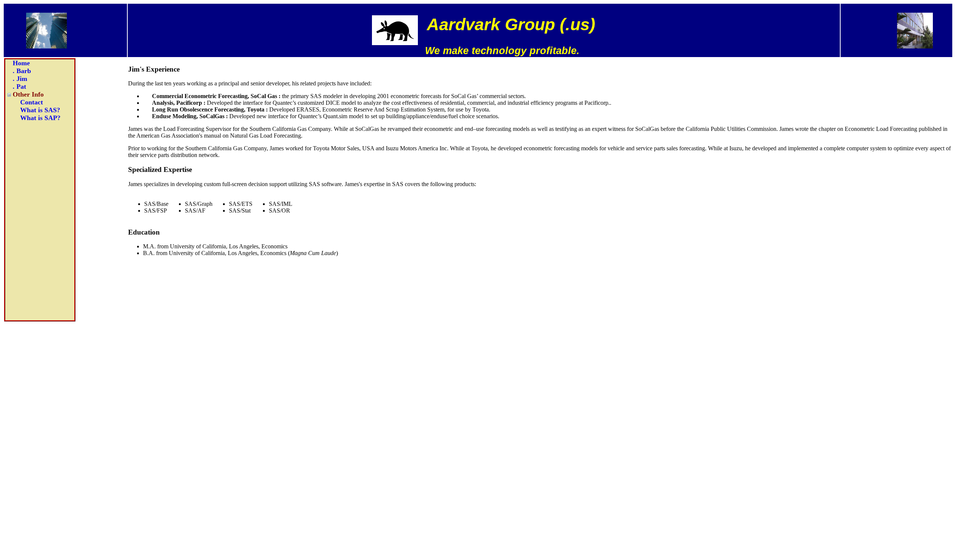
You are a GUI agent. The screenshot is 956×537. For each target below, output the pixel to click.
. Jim (20, 78)
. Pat (19, 86)
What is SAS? (40, 110)
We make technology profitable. (502, 50)
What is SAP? (40, 118)
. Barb (22, 71)
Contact (31, 102)
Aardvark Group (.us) (511, 24)
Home (21, 63)
